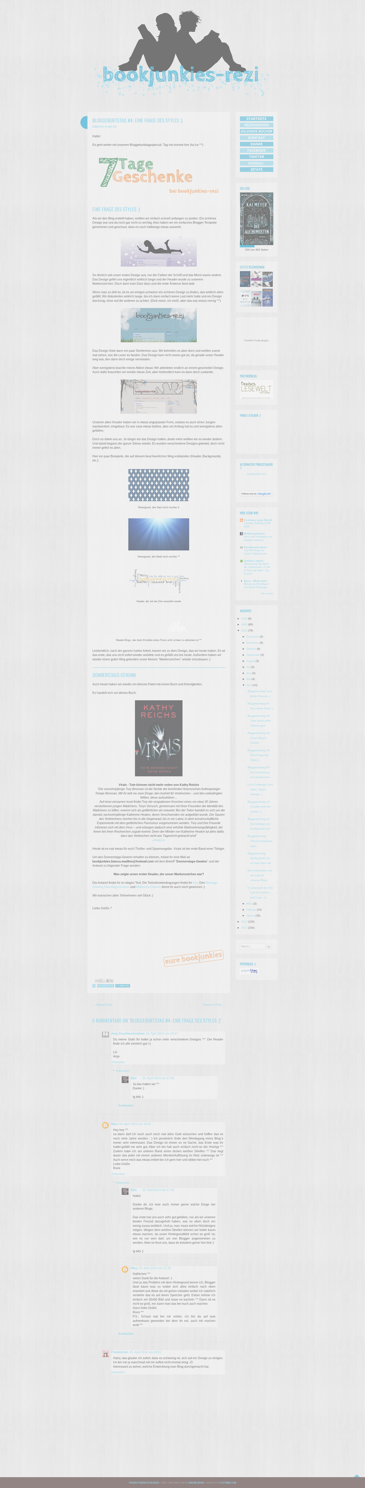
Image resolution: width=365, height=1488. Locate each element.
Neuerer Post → (214, 1004)
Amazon (159, 840)
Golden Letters (253, 560)
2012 (244, 927)
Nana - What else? (255, 580)
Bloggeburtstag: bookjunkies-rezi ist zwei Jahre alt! (259, 858)
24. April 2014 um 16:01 (135, 1124)
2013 (244, 921)
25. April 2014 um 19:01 (145, 1352)
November (252, 642)
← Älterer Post (102, 1004)
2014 (244, 630)
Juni (248, 673)
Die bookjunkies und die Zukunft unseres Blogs (260, 875)
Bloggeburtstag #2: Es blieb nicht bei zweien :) (259, 806)
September (253, 654)
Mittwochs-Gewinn (148, 887)
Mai (248, 678)
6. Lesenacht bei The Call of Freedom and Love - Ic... (260, 892)
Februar (251, 909)
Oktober (251, 648)
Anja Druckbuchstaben (128, 1033)
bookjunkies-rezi (257, 473)
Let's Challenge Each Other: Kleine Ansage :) (260, 789)
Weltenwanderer (254, 533)
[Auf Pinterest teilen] (111, 981)
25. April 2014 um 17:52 (158, 1190)
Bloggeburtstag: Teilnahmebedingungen (260, 841)
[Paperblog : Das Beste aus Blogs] (249, 973)
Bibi (133, 1078)
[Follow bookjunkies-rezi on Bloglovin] (256, 495)
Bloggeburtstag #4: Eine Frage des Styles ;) (259, 755)
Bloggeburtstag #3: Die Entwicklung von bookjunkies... (260, 772)
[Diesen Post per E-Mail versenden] (97, 981)
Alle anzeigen (267, 593)
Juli (248, 667)
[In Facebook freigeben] (108, 981)
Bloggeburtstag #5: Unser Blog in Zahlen (259, 737)
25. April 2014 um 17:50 (158, 1078)
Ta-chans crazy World (258, 520)
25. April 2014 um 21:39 (155, 1268)
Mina (114, 1124)
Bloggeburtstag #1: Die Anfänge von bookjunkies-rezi (259, 823)
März (249, 903)
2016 (244, 618)
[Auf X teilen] (104, 981)
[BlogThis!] (101, 981)
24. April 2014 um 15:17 (162, 1033)
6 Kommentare (122, 985)
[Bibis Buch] (256, 218)
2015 (244, 624)
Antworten (118, 1062)
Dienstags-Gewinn (116, 887)
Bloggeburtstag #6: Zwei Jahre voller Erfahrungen (259, 720)
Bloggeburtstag (106, 985)
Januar (250, 915)
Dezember (252, 636)
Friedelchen (119, 1352)
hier (195, 882)
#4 (94, 985)
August (250, 660)
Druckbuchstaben (255, 547)
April (249, 685)
